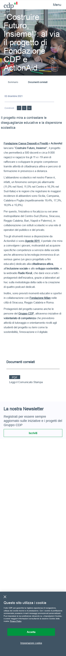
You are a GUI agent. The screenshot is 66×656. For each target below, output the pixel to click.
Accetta (31, 631)
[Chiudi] (5, 597)
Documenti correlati (37, 82)
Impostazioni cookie (31, 642)
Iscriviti (33, 433)
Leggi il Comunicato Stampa (26, 382)
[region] (33, 624)
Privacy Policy (15, 621)
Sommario (13, 82)
